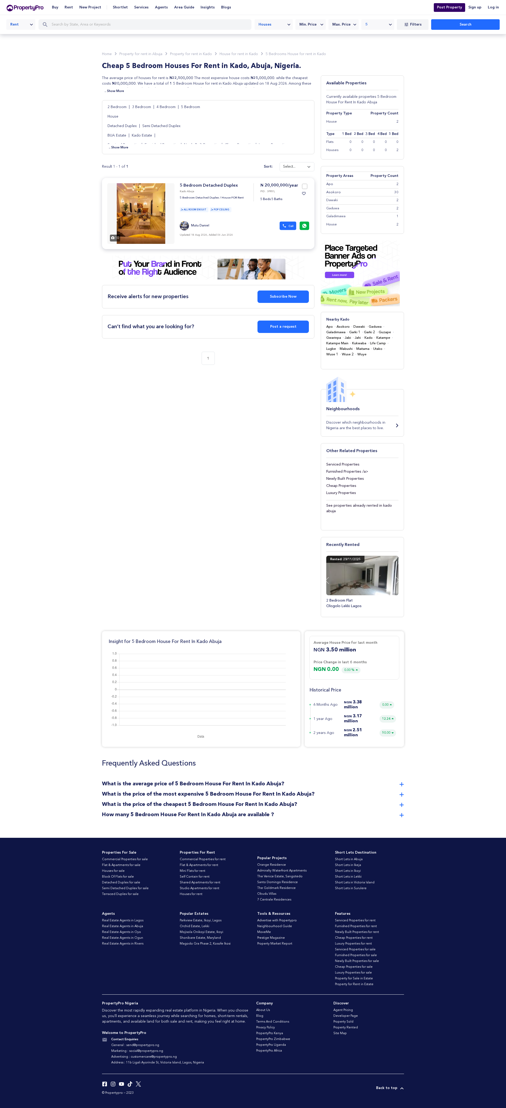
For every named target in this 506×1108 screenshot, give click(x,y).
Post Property (449, 7)
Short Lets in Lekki (348, 876)
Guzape (385, 332)
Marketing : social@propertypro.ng (137, 1051)
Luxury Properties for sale (353, 972)
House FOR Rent (233, 197)
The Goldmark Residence (276, 888)
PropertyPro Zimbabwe (273, 1039)
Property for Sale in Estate (354, 978)
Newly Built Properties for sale (357, 961)
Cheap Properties (341, 486)
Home (107, 54)
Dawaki (359, 326)
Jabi (348, 338)
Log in (493, 7)
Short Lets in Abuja (349, 859)
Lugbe (331, 349)
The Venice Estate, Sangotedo (280, 876)
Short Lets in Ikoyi (348, 871)
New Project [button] (90, 7)
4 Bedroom (167, 107)
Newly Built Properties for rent (357, 932)
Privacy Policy (265, 1027)
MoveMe (264, 932)
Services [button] (141, 7)
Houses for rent (191, 894)
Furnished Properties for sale (356, 955)
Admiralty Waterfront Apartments (281, 870)
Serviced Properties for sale (355, 949)
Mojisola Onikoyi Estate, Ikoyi (201, 932)
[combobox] (20, 24)
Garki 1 (354, 332)
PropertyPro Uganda (271, 1045)
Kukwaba (359, 343)
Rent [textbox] (14, 24)
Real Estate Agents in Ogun (122, 938)
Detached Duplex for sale (121, 882)
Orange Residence (271, 865)
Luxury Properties (341, 493)
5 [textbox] (366, 24)
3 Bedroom (142, 107)
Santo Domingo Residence (277, 882)
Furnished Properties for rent (356, 926)
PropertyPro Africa (269, 1050)
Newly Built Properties (345, 479)
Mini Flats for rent (192, 871)
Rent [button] (69, 7)
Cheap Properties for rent (354, 938)
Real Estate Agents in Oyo (121, 932)
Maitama (362, 349)
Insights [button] (208, 7)
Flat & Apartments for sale (121, 865)
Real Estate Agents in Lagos (122, 920)
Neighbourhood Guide (274, 926)
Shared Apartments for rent (200, 882)
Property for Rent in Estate (354, 984)
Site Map (340, 1033)
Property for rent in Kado (191, 54)
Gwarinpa (333, 338)
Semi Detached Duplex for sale (125, 888)
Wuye (362, 354)
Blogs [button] (226, 7)
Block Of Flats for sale (118, 876)
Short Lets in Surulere (351, 888)
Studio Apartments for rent (199, 888)
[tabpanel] (140, 213)
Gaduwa (375, 326)
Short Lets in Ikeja (348, 865)
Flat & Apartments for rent (199, 865)
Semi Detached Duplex (161, 126)
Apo (329, 326)
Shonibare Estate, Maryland (200, 938)
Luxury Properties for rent (353, 943)
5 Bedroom (190, 107)
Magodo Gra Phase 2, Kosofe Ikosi (205, 943)
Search (465, 24)
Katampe (383, 338)
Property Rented (345, 1027)
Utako (377, 349)
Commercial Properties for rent (203, 859)
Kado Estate (142, 135)
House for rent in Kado (239, 54)
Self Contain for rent (195, 876)
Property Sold (343, 1021)
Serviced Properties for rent (355, 920)
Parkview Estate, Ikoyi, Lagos (200, 920)
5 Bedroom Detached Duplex (209, 185)
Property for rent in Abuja (140, 54)
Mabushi (346, 349)
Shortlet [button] (120, 7)
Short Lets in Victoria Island (354, 882)
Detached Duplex (122, 126)
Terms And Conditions (272, 1021)
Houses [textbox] (265, 24)
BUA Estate (117, 135)
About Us (263, 1010)
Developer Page (345, 1016)
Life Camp (378, 343)
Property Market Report (274, 943)
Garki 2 (369, 332)
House (113, 116)
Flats (330, 142)
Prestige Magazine (271, 938)
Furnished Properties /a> (347, 471)
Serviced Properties (342, 464)
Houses (332, 150)
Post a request (283, 326)
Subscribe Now (283, 296)
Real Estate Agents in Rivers (122, 943)
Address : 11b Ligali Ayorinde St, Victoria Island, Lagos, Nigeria (157, 1062)
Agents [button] (161, 7)
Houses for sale (113, 871)
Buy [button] (55, 7)
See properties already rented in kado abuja (359, 508)
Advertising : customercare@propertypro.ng (144, 1056)
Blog (259, 1016)
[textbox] (310, 24)
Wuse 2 (348, 354)
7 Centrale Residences (274, 899)
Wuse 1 (332, 354)
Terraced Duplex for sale (120, 894)
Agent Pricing (343, 1010)
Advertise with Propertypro (277, 920)
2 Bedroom (118, 107)
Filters (416, 24)
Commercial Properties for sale (125, 859)
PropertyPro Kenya (269, 1033)
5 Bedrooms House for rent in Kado (296, 54)
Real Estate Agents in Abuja (122, 926)
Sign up (474, 7)
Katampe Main (337, 343)
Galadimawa (336, 332)
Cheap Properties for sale (354, 967)
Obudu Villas (266, 894)
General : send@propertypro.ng (135, 1045)
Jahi (358, 338)
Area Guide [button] (184, 7)
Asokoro (343, 326)
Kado (368, 338)
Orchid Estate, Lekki (194, 926)
